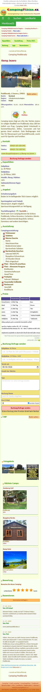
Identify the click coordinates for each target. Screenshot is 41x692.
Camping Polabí (6, 31)
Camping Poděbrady (18, 55)
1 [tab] (17, 91)
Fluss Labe (16, 31)
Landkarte (30, 18)
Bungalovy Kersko (9, 518)
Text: (3, 378)
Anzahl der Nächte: (8, 371)
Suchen (17, 18)
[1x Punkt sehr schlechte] (14, 590)
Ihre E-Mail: (5, 400)
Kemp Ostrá (7, 549)
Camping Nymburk (31, 28)
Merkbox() (8, 23)
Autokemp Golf (8, 488)
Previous (2, 77)
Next (38, 77)
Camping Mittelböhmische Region (12, 28)
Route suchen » (32, 94)
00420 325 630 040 (17, 146)
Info (13, 685)
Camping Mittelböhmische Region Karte (14, 33)
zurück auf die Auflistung (18, 51)
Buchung (5, 45)
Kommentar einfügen (20, 600)
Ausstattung (18, 41)
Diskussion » (17, 667)
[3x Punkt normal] (23, 590)
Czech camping (14, 683)
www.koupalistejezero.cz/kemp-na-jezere (17, 154)
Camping (5, 683)
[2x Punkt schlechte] (18, 590)
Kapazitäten (6, 41)
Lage (13, 45)
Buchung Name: (7, 393)
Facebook (35, 683)
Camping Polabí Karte (8, 36)
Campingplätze (25, 683)
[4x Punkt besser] (27, 590)
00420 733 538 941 (17, 149)
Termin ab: (5, 364)
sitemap (36, 685)
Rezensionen (24, 45)
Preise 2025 (31, 41)
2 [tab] (20, 91)
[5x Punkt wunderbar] (31, 590)
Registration (28, 685)
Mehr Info (23, 5)
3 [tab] (24, 91)
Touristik (22, 211)
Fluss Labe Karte (22, 36)
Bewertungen (6, 685)
